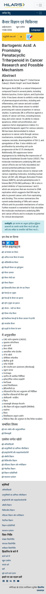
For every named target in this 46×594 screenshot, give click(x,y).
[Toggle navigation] (39, 5)
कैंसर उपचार (9, 272)
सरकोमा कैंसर (9, 323)
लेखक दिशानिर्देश (8, 539)
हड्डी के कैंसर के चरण (12, 328)
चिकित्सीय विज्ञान (8, 510)
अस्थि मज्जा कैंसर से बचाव (14, 257)
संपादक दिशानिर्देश (8, 543)
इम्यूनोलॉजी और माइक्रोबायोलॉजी (14, 500)
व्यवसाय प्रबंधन (8, 530)
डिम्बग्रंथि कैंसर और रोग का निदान (17, 288)
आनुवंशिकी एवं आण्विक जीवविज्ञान (14, 495)
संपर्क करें (5, 565)
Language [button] (36, 30)
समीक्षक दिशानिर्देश (9, 548)
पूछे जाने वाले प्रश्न (9, 573)
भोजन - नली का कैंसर (12, 308)
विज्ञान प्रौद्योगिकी (8, 525)
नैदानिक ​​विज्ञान (7, 520)
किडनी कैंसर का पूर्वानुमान (13, 267)
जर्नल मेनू (6, 13)
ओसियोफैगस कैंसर (11, 262)
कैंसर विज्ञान (8, 283)
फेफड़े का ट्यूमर (10, 293)
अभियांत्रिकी (6, 490)
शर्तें (3, 569)
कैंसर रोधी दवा (9, 277)
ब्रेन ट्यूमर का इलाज (12, 303)
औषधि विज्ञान (7, 505)
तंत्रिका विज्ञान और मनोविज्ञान (13, 515)
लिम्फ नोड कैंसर (10, 313)
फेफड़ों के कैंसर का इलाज (13, 298)
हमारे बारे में (6, 556)
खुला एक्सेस (6, 560)
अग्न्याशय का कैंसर (11, 252)
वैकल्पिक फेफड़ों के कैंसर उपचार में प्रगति (19, 318)
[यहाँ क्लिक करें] (14, 5)
